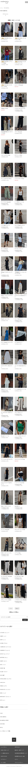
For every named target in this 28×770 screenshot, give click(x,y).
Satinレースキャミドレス (6, 506)
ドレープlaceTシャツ (19, 319)
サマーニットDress (18, 155)
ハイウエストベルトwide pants (21, 599)
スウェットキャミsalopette (6, 599)
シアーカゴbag (17, 552)
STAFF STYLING (4, 756)
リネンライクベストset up (20, 459)
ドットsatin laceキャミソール (20, 389)
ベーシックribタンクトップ (20, 435)
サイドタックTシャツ (19, 248)
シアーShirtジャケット (5, 225)
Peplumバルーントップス (6, 389)
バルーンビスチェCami (5, 155)
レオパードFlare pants (19, 85)
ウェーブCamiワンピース (20, 225)
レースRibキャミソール (19, 202)
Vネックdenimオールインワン (7, 342)
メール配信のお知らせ (5, 753)
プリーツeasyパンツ (18, 412)
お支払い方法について (5, 750)
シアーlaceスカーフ (18, 342)
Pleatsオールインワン (5, 319)
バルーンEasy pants (18, 131)
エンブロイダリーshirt (19, 576)
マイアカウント (3, 759)
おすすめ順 (17, 20)
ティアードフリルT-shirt (19, 482)
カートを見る (3, 762)
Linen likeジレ (17, 506)
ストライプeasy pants (5, 529)
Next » (17, 608)
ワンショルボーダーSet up (6, 178)
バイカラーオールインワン (20, 108)
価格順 (13, 20)
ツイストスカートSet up (19, 178)
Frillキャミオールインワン (6, 552)
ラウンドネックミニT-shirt (20, 529)
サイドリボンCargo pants (6, 202)
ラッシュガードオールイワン (7, 459)
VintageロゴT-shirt (4, 108)
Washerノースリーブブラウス (7, 295)
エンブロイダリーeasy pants (6, 576)
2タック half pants (4, 248)
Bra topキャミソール (5, 435)
